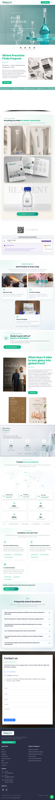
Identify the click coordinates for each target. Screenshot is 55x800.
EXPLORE (15, 35)
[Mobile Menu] (52, 2)
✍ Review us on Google (46, 241)
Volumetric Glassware (33, 749)
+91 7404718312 (11, 671)
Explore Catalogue (8, 742)
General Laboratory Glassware (35, 754)
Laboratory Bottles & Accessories (35, 751)
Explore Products (11, 589)
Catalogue (4, 754)
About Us (4, 751)
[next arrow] (53, 100)
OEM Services (5, 756)
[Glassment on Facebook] (3, 789)
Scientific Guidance (6, 758)
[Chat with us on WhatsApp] (52, 797)
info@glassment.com (9, 777)
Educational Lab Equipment (34, 760)
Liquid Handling (32, 756)
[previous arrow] (2, 100)
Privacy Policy (5, 762)
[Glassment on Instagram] (6, 789)
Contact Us (4, 765)
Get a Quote (45, 2)
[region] (27, 102)
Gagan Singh (16, 797)
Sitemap (46, 795)
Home (3, 749)
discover (7, 82)
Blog (3, 760)
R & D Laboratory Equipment (35, 758)
